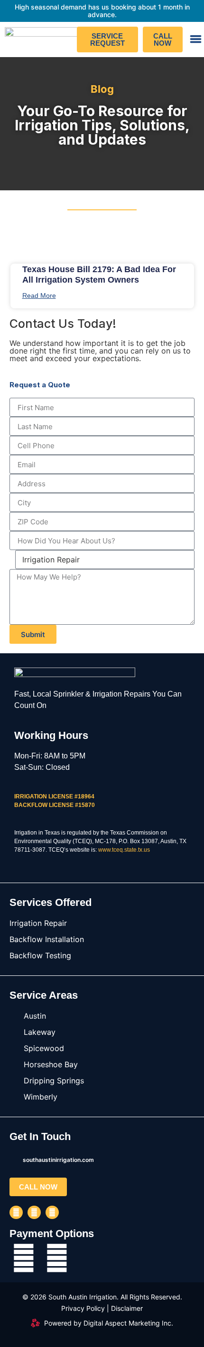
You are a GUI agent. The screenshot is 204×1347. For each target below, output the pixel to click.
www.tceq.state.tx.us (124, 849)
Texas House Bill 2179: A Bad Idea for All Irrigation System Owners (99, 275)
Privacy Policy (83, 1308)
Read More (39, 295)
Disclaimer (127, 1308)
